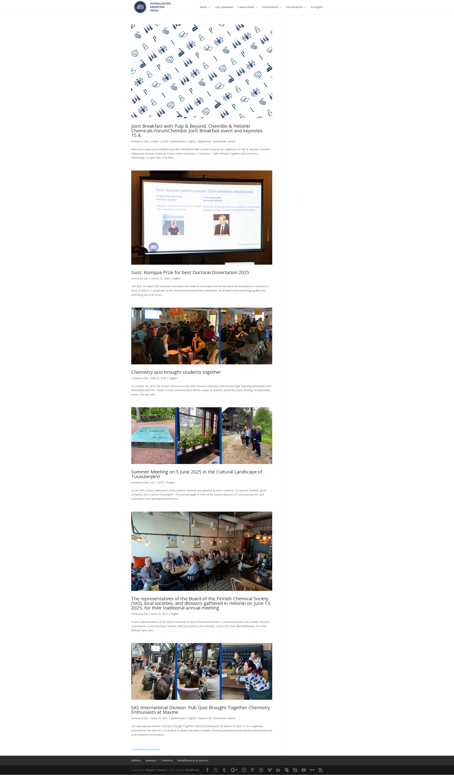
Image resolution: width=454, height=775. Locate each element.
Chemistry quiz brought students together (176, 372)
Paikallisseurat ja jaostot (192, 760)
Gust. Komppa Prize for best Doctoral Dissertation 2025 (190, 272)
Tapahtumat (246, 7)
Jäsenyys (150, 760)
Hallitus (136, 760)
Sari (146, 141)
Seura (203, 7)
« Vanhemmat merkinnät (145, 749)
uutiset (231, 141)
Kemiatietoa (270, 7)
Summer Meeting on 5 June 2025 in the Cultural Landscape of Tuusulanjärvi (196, 473)
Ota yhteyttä (294, 7)
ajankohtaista (178, 141)
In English (317, 7)
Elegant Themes (155, 770)
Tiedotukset (219, 141)
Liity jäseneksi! (224, 7)
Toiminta (167, 760)
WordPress (192, 770)
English (191, 141)
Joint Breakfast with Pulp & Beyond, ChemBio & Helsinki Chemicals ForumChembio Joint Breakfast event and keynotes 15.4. (196, 130)
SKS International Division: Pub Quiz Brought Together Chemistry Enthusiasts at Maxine (200, 709)
